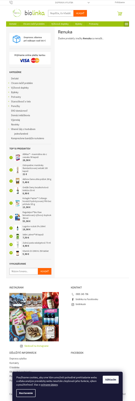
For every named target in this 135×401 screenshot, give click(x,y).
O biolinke (14, 367)
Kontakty (14, 363)
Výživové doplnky (20, 88)
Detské (15, 78)
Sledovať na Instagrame (36, 346)
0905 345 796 (82, 294)
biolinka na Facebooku (87, 299)
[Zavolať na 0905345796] (14, 2)
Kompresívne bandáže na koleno (27, 138)
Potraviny (16, 97)
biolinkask (81, 304)
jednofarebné (21, 134)
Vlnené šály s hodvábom (23, 129)
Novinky (15, 124)
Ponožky (15, 106)
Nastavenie (26, 393)
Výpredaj (15, 120)
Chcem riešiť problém (22, 83)
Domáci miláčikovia (20, 115)
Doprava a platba (64, 2)
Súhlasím (110, 379)
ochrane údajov (49, 385)
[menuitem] (13, 24)
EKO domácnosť (19, 111)
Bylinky (14, 92)
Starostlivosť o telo (21, 101)
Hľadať (80, 13)
